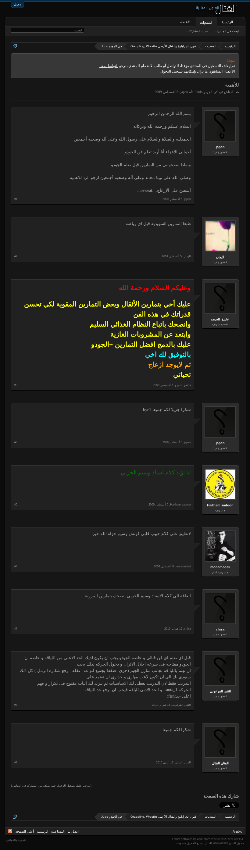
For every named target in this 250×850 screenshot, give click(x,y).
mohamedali (220, 567)
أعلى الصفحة (24, 831)
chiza (220, 629)
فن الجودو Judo (206, 92)
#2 (15, 256)
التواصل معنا (108, 66)
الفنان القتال (220, 763)
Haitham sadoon (220, 505)
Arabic (237, 831)
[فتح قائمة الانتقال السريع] (15, 46)
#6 (15, 566)
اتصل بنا (73, 831)
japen (184, 92)
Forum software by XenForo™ (208, 839)
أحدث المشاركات (198, 31)
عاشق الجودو (220, 319)
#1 (15, 199)
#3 (15, 385)
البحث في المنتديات (227, 31)
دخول (17, 4)
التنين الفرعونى (220, 691)
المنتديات (206, 22)
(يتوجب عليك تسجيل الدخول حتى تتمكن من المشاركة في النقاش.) (51, 785)
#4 (15, 442)
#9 (15, 762)
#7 (15, 628)
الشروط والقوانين (16, 839)
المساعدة (58, 831)
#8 (15, 704)
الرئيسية (227, 22)
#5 (15, 504)
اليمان (220, 257)
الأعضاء (185, 22)
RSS (10, 831)
